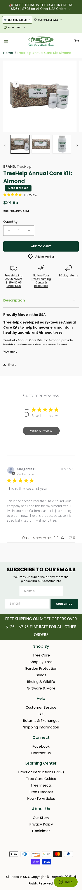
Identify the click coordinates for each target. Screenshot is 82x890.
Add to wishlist (44, 256)
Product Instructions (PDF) (41, 772)
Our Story (41, 817)
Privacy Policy (41, 824)
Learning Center (17, 20)
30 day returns (68, 275)
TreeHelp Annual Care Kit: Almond (44, 52)
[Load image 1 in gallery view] (20, 144)
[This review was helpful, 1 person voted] (62, 537)
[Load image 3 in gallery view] (61, 144)
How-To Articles (41, 798)
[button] (76, 41)
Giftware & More (41, 688)
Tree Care (41, 655)
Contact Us (41, 753)
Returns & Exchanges (41, 720)
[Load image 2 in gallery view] (40, 144)
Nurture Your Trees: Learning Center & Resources (41, 281)
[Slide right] (77, 145)
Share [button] (12, 364)
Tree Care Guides (41, 778)
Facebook (41, 746)
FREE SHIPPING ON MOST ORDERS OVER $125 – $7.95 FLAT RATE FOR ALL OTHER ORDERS (41, 627)
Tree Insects (41, 785)
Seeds (41, 675)
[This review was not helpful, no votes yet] (70, 537)
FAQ (41, 714)
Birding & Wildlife (41, 681)
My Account (14, 27)
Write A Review (41, 431)
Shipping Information (41, 727)
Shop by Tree (41, 661)
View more (10, 351)
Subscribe (64, 604)
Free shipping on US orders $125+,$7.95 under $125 (14, 281)
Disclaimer (41, 830)
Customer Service (48, 20)
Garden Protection (41, 668)
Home (8, 52)
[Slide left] (5, 145)
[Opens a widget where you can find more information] (66, 882)
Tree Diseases (41, 791)
